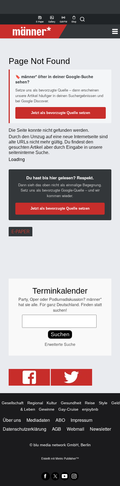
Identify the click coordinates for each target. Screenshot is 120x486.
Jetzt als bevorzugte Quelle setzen (60, 113)
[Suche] (82, 19)
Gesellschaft (12, 403)
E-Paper (40, 19)
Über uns (12, 420)
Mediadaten (38, 420)
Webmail (75, 429)
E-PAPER (20, 231)
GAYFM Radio (63, 19)
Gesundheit (71, 403)
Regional (35, 403)
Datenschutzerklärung (24, 429)
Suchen (60, 334)
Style (103, 403)
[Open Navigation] (91, 31)
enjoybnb (90, 409)
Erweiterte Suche (60, 344)
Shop (73, 19)
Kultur (52, 403)
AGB (56, 429)
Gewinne (46, 409)
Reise (90, 403)
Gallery (51, 19)
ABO (60, 420)
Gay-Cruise (68, 409)
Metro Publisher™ (67, 458)
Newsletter (100, 429)
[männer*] (34, 31)
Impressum (81, 420)
